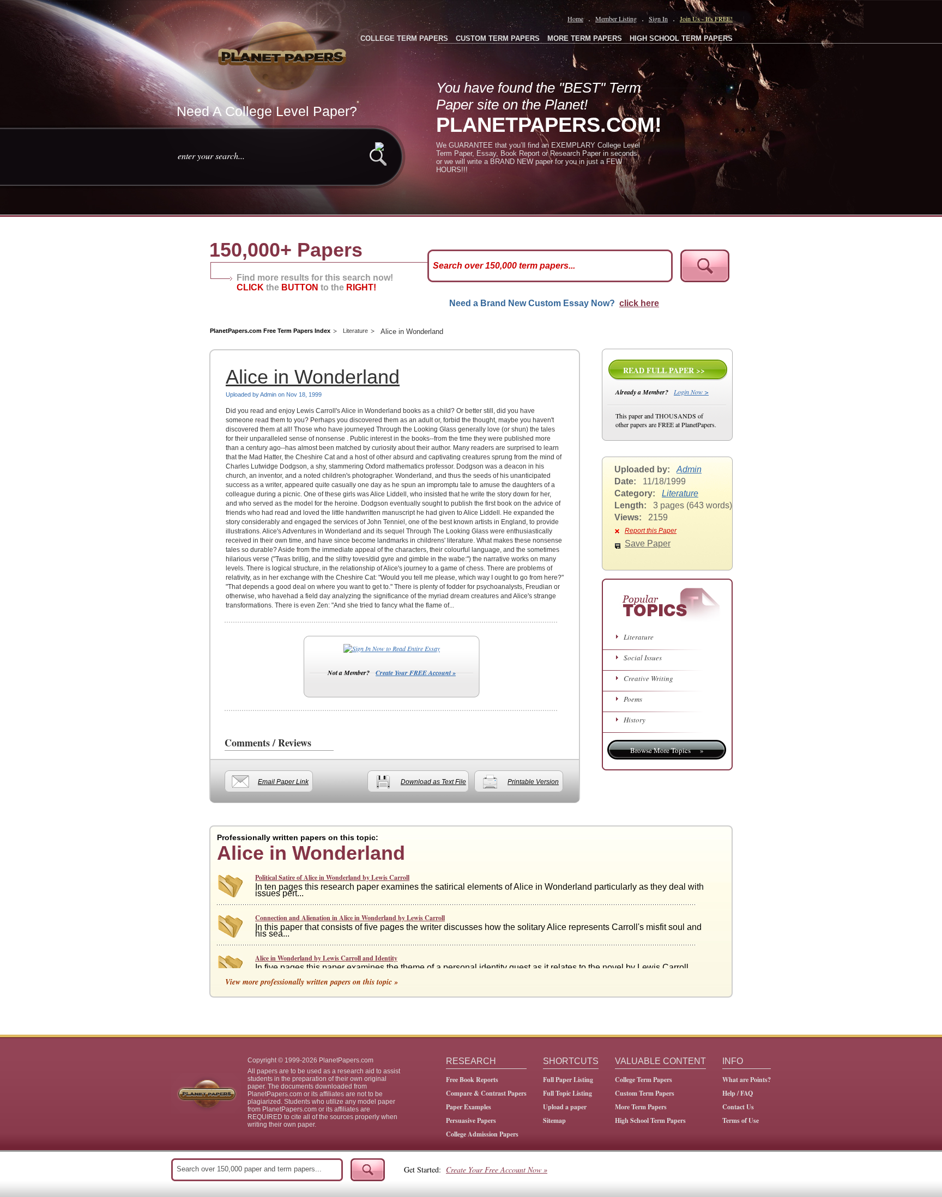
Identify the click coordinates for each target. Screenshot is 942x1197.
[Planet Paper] (283, 54)
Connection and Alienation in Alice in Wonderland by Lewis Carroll (350, 917)
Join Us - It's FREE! (706, 18)
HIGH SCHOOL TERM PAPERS (681, 38)
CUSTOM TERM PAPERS (498, 38)
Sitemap (554, 1120)
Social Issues (643, 658)
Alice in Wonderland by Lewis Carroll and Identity (326, 958)
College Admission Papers (482, 1134)
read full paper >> (664, 370)
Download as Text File (433, 782)
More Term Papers (641, 1106)
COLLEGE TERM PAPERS (404, 38)
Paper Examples (468, 1106)
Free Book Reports (472, 1079)
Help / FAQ (737, 1093)
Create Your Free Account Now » (496, 1169)
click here (639, 303)
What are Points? (746, 1079)
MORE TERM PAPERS (584, 38)
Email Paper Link (283, 782)
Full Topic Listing (567, 1093)
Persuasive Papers (471, 1120)
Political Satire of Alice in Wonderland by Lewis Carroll (332, 877)
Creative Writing (648, 678)
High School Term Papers (650, 1120)
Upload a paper (565, 1106)
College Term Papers (643, 1079)
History (634, 720)
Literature (355, 330)
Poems (633, 699)
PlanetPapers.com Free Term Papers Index (270, 330)
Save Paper (648, 543)
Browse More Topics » (667, 750)
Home (575, 18)
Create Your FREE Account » (416, 672)
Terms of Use (740, 1120)
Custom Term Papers (644, 1093)
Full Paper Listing (568, 1079)
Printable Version (533, 782)
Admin (689, 469)
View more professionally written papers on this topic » (311, 981)
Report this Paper (651, 530)
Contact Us (738, 1106)
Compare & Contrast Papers (486, 1093)
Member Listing (616, 18)
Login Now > (691, 391)
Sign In (658, 18)
